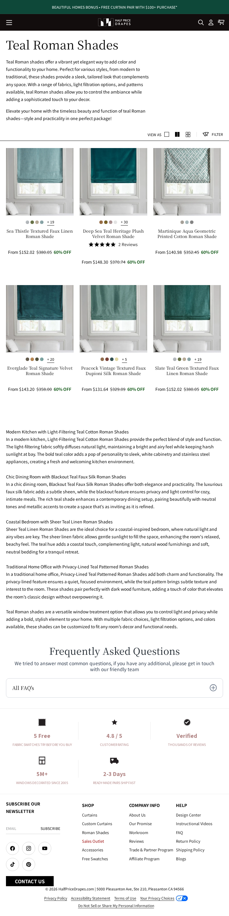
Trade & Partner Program (151, 850)
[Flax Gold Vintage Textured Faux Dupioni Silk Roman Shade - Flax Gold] (102, 359)
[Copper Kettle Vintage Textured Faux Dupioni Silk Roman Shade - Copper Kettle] (107, 359)
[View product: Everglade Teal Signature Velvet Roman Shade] (40, 319)
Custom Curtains (97, 823)
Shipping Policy (190, 850)
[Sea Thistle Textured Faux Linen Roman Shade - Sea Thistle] (42, 222)
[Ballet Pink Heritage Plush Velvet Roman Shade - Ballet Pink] (110, 222)
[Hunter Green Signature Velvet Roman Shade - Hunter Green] (37, 359)
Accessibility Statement (90, 898)
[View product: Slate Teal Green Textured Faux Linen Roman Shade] (187, 319)
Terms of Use (125, 898)
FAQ (179, 832)
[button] (9, 23)
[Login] (211, 22)
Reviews (136, 841)
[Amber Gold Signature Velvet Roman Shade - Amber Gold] (32, 359)
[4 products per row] (177, 134)
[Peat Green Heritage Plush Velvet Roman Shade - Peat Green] (106, 222)
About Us (137, 815)
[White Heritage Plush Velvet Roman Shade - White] (115, 222)
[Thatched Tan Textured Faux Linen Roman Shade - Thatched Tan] (37, 222)
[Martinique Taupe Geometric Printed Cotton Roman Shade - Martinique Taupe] (182, 222)
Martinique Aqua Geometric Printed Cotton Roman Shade (187, 233)
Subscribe (50, 828)
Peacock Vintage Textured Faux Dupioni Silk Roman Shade (113, 370)
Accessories (92, 850)
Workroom (138, 832)
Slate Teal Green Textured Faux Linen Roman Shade (187, 370)
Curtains (89, 815)
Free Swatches (95, 858)
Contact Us (30, 881)
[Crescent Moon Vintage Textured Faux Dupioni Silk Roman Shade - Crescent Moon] (116, 359)
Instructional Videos (194, 823)
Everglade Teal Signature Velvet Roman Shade (39, 370)
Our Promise (140, 823)
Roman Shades (95, 832)
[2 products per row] (166, 134)
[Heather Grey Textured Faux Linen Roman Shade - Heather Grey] (27, 222)
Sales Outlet (93, 841)
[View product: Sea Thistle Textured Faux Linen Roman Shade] (40, 182)
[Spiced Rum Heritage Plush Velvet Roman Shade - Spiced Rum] (101, 222)
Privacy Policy (55, 898)
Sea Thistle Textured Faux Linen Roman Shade (40, 233)
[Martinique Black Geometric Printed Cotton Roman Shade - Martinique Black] (192, 222)
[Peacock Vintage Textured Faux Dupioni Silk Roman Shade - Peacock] (112, 359)
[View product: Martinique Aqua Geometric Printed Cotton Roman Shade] (187, 182)
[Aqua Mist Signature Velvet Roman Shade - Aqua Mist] (42, 359)
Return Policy (188, 841)
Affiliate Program (144, 858)
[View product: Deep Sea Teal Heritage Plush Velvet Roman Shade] (113, 182)
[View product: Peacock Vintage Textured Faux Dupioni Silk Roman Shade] (113, 319)
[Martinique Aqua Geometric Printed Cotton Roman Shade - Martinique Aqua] (187, 222)
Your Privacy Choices (157, 898)
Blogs (181, 858)
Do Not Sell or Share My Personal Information (116, 905)
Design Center (188, 815)
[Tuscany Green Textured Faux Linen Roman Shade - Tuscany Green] (32, 222)
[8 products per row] (188, 134)
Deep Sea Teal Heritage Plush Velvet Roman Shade (113, 233)
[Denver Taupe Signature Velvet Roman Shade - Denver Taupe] (27, 359)
